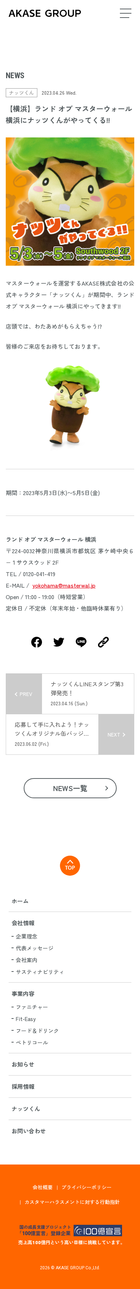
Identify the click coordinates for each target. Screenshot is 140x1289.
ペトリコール (32, 1042)
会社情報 (22, 922)
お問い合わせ (28, 1130)
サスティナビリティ (40, 971)
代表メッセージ (34, 948)
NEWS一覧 (70, 788)
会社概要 (43, 1187)
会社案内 (26, 960)
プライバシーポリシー (86, 1187)
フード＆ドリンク (37, 1030)
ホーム (20, 901)
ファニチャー (32, 1007)
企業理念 (26, 936)
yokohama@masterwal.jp (63, 585)
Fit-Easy (26, 1018)
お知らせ (22, 1064)
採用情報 (22, 1086)
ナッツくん (25, 1108)
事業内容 (22, 993)
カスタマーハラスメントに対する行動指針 (72, 1201)
